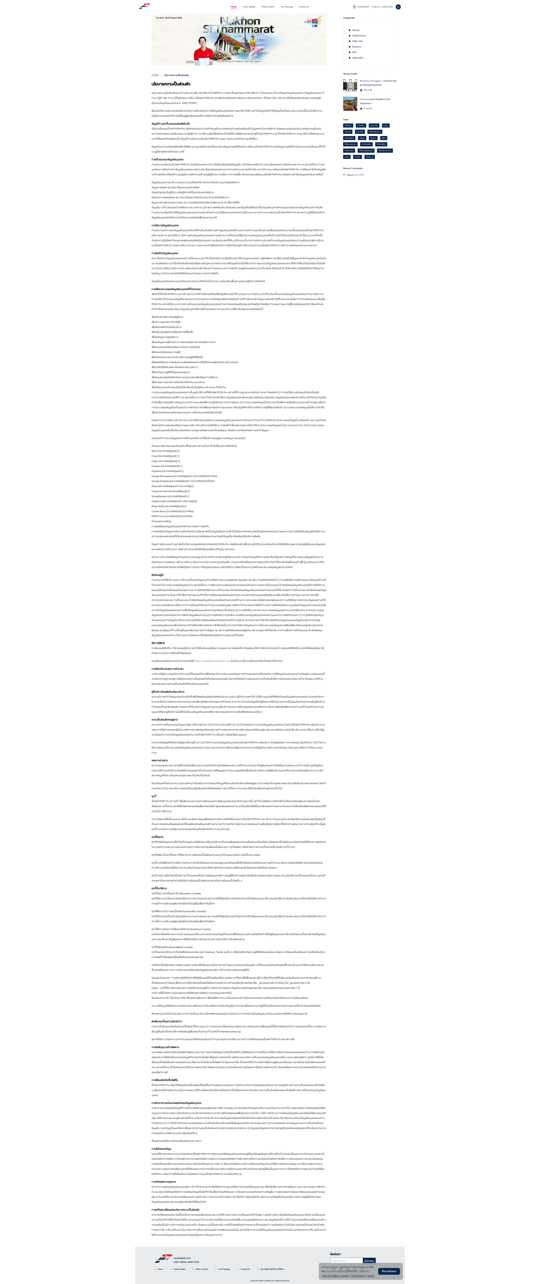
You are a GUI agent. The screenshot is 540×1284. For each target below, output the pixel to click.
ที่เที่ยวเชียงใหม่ (375, 132)
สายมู (386, 125)
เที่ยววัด (348, 132)
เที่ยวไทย (356, 30)
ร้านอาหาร (356, 47)
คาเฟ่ (347, 157)
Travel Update (178, 1269)
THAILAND (366, 144)
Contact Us (244, 1269)
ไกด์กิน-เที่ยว (357, 41)
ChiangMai (349, 138)
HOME (155, 75)
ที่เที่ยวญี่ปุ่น (381, 144)
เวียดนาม (369, 157)
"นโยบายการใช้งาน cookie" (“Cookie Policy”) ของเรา (348, 1275)
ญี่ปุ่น (384, 138)
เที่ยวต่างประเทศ (359, 36)
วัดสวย (373, 138)
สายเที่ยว (360, 125)
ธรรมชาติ (374, 125)
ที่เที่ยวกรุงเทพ (350, 144)
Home (159, 1269)
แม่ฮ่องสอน (349, 150)
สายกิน (357, 157)
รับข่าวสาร (369, 1261)
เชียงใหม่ (360, 132)
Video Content (200, 1269)
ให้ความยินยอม (389, 1271)
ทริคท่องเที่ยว (357, 58)
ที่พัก (354, 52)
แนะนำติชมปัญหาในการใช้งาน (271, 1269)
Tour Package (223, 1269)
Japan (362, 138)
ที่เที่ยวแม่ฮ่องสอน (366, 150)
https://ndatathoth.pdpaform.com (213, 661)
